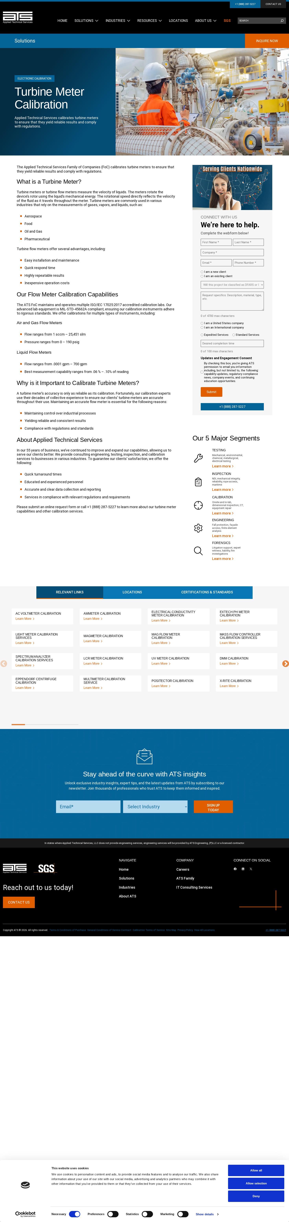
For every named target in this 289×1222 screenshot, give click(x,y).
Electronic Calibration (34, 78)
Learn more (221, 466)
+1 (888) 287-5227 (245, 4)
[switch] (113, 1214)
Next (284, 664)
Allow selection (256, 1183)
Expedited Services (216, 335)
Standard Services (247, 335)
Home (124, 869)
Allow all (256, 1170)
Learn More (23, 618)
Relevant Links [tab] (70, 592)
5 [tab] (71, 725)
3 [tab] (45, 725)
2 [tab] (31, 725)
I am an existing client (218, 276)
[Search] (282, 21)
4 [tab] (58, 725)
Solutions (25, 41)
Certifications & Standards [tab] (207, 592)
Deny (256, 1196)
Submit (211, 392)
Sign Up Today (213, 807)
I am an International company (224, 327)
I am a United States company (224, 323)
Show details (205, 1214)
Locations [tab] (132, 592)
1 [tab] (18, 725)
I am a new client (215, 272)
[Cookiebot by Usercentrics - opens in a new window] (25, 1214)
